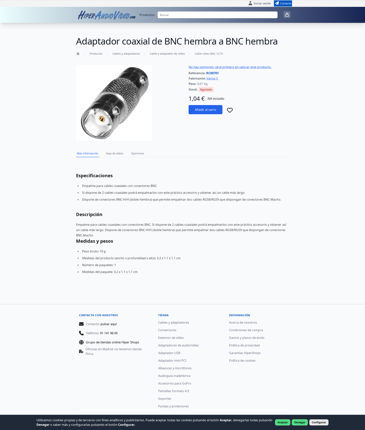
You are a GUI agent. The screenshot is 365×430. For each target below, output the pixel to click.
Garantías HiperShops (245, 353)
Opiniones (137, 153)
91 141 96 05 (109, 333)
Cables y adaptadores (126, 53)
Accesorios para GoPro (174, 383)
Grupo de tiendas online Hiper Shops (112, 342)
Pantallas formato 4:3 (173, 391)
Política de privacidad (244, 345)
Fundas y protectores (173, 406)
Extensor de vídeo (171, 338)
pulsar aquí (109, 324)
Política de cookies (242, 360)
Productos (147, 15)
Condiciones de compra (246, 330)
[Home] (78, 54)
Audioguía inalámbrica (174, 376)
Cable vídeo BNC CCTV (209, 53)
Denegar (299, 422)
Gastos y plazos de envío (246, 338)
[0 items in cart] (287, 14)
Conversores (167, 330)
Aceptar (283, 422)
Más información (87, 153)
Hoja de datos (114, 153)
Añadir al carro (205, 110)
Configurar (319, 422)
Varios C (212, 78)
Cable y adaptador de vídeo (167, 53)
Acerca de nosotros (243, 322)
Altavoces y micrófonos (175, 368)
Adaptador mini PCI (172, 360)
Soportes (164, 398)
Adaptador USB (169, 353)
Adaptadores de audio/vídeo (178, 345)
